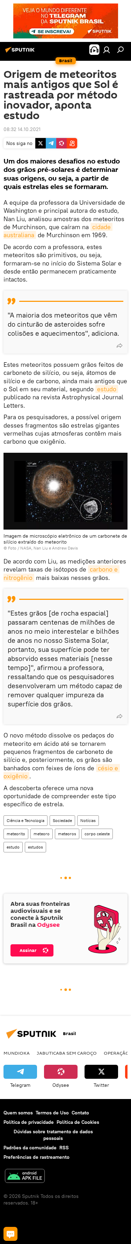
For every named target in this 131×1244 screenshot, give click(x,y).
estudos (35, 847)
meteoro (42, 833)
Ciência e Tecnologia (25, 820)
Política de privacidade (28, 1122)
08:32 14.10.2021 (22, 129)
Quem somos (18, 1113)
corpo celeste (97, 833)
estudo (106, 389)
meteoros (67, 833)
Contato (80, 1113)
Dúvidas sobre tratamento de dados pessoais (53, 1134)
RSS (64, 1147)
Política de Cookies (78, 1122)
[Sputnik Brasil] (20, 52)
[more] (119, 345)
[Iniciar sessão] (107, 50)
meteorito (16, 833)
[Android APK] (25, 1177)
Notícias (88, 820)
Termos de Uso (52, 1113)
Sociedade (62, 820)
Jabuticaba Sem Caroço (67, 1053)
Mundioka (16, 1053)
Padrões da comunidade (30, 1147)
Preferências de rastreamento (36, 1157)
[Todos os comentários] (10, 1234)
